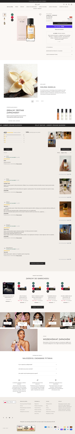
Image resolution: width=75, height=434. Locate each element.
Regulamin (37, 403)
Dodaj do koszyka (62, 23)
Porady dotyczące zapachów (25, 407)
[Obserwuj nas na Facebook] (3, 417)
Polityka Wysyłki (38, 411)
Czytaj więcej (6, 190)
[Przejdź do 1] (4, 14)
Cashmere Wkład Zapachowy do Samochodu (52, 297)
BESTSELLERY (37, 323)
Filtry (8, 149)
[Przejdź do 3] (4, 23)
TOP (32, 101)
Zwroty (21, 405)
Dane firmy (37, 413)
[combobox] (10, 402)
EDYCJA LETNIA (10, 6)
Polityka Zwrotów (38, 409)
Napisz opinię (66, 149)
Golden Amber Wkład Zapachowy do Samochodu (66, 297)
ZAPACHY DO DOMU (43, 6)
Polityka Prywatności (39, 405)
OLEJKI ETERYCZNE (67, 324)
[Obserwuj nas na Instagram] (6, 417)
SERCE (37, 101)
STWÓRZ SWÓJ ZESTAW (14, 120)
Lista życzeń (22, 409)
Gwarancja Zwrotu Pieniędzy (25, 403)
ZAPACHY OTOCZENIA (53, 6)
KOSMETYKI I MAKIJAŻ (63, 6)
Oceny (47, 407)
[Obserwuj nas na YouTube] (9, 417)
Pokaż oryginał (19, 163)
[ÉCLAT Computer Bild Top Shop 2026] (26, 428)
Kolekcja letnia (49, 403)
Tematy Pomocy (38, 407)
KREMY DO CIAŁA (22, 324)
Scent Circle (48, 409)
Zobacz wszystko (37, 307)
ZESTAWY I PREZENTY (37, 8)
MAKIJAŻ (52, 323)
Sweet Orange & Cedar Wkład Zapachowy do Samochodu (37, 297)
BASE (42, 101)
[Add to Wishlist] (40, 14)
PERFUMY (22, 6)
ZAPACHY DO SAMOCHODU (31, 6)
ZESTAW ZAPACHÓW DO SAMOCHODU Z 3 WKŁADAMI (8, 297)
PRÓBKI (16, 6)
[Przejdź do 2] (4, 19)
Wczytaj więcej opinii (37, 263)
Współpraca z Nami (50, 413)
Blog (47, 405)
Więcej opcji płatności (59, 29)
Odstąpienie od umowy (24, 411)
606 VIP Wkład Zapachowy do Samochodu (23, 297)
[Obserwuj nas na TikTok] (12, 417)
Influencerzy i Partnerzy (50, 411)
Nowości (7, 323)
